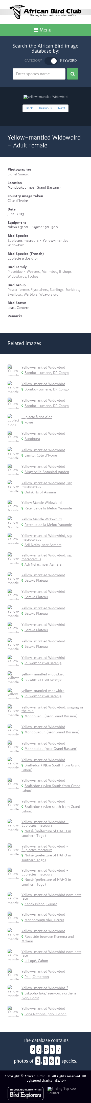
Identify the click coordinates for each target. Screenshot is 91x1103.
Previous (45, 108)
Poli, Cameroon (37, 977)
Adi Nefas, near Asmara (43, 545)
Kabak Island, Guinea (41, 904)
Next (61, 108)
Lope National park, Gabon (45, 1014)
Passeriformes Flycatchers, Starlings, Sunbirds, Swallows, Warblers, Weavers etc (44, 292)
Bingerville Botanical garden (47, 472)
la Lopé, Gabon (36, 961)
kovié (29, 422)
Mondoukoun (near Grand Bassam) (52, 732)
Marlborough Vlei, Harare (44, 920)
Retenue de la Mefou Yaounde (48, 508)
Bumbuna (32, 439)
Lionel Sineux (18, 174)
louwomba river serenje (43, 663)
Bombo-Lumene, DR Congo (47, 373)
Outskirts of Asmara (40, 492)
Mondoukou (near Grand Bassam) (51, 716)
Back (29, 108)
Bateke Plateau (36, 580)
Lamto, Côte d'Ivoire (41, 455)
